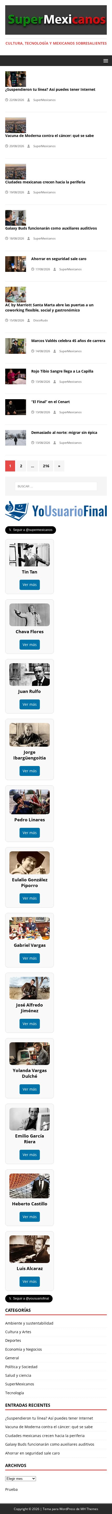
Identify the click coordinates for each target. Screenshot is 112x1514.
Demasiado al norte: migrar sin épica (64, 432)
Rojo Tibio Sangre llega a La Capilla (62, 371)
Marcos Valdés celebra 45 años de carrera (68, 340)
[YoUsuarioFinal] (56, 518)
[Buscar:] (56, 486)
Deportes (13, 1340)
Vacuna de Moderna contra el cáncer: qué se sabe (49, 135)
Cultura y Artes (18, 1331)
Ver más (30, 584)
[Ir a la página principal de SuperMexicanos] (56, 31)
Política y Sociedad (21, 1366)
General (12, 1357)
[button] (105, 60)
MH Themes (89, 1509)
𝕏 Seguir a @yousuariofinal (29, 1298)
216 (46, 465)
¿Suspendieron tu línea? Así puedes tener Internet (50, 89)
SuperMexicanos (44, 100)
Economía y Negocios (23, 1349)
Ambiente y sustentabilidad (29, 1323)
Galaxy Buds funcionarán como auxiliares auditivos (51, 228)
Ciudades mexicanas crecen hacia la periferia (45, 181)
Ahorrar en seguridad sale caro (58, 258)
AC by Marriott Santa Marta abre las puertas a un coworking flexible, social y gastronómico (49, 307)
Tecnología (14, 1392)
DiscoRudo (40, 320)
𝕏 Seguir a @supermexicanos (30, 530)
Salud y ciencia (18, 1375)
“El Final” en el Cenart (50, 401)
